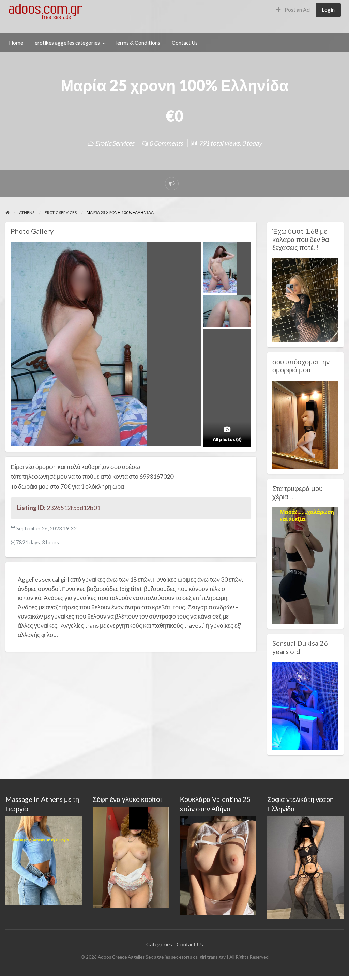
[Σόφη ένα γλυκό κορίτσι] (131, 856)
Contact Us (185, 43)
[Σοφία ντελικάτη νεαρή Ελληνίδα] (305, 867)
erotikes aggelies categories (67, 43)
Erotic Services (114, 143)
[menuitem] (293, 10)
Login (328, 9)
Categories (159, 944)
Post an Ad (297, 9)
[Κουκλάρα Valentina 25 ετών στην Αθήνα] (218, 864)
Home (16, 43)
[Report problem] (172, 183)
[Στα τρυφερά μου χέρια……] (305, 564)
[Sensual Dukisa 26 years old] (305, 705)
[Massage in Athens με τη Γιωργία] (43, 859)
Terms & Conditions (137, 43)
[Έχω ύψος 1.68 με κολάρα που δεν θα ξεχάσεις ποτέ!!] (305, 299)
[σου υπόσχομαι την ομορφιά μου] (305, 424)
